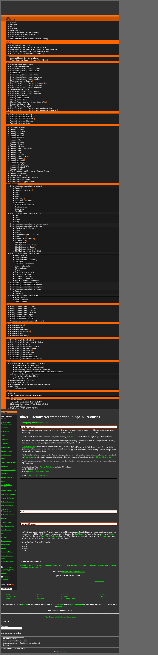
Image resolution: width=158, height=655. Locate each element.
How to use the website (8, 470)
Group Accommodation (8, 462)
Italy (106, 565)
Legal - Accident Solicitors (6, 486)
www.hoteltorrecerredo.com (38, 471)
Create (64, 652)
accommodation (57, 604)
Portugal (112, 565)
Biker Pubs (4, 428)
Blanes (111, 534)
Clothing (4, 443)
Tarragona (103, 536)
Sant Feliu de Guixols (49, 536)
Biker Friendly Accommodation (6, 423)
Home (8, 594)
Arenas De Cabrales (47, 467)
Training (4, 537)
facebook (25, 473)
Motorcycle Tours (7, 505)
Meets (65, 594)
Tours (65, 596)
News (8, 598)
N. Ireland (39, 565)
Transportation (6, 541)
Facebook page (6, 455)
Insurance (4, 473)
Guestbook (4, 466)
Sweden (24, 567)
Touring (3, 548)
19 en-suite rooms (28, 447)
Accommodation (69, 598)
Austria (70, 565)
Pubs (101, 598)
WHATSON (10, 596)
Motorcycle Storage (7, 502)
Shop (2, 533)
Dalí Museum (79, 534)
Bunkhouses (5, 431)
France (84, 565)
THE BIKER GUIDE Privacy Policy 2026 (60, 617)
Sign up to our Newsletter (11, 633)
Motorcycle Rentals (7, 498)
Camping (103, 596)
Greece (100, 565)
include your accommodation (73, 572)
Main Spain (25, 423)
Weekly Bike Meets (7, 562)
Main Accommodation (39, 423)
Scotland (47, 565)
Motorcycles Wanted (7, 515)
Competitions (5, 447)
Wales (55, 565)
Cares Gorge (29, 457)
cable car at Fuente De (103, 457)
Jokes (3, 481)
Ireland (31, 565)
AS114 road (71, 437)
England (23, 565)
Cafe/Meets (40, 598)
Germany (92, 565)
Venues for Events (7, 552)
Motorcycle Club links (8, 494)
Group (102, 594)
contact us (61, 606)
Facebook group (6, 451)
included (24, 604)
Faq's (3, 458)
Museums (4, 518)
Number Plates (6, 522)
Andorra (62, 565)
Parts (37, 596)
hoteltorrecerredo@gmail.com (38, 475)
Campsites (4, 439)
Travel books (5, 544)
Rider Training (6, 530)
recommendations (76, 604)
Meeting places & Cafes (8, 490)
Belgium (77, 565)
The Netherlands (34, 567)
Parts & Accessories (7, 526)
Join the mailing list (7, 477)
